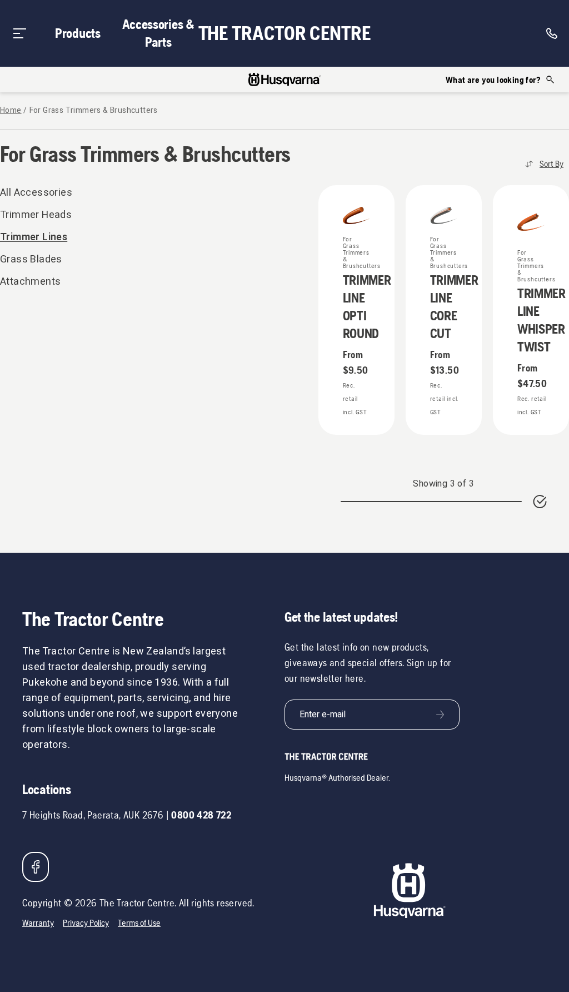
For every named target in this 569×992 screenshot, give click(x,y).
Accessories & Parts (158, 33)
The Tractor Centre (284, 33)
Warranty (38, 922)
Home (11, 111)
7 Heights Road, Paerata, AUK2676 (92, 815)
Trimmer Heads (36, 214)
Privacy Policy (86, 922)
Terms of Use (139, 922)
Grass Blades (31, 259)
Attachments (30, 281)
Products (78, 33)
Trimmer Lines (33, 237)
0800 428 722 (201, 815)
